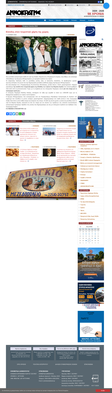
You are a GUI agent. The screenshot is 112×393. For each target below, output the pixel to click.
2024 (92, 228)
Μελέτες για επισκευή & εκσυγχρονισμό (91, 163)
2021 (83, 228)
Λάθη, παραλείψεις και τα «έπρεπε (89, 148)
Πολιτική (51, 20)
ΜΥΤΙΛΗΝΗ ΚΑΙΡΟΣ (91, 317)
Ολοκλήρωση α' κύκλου (86, 169)
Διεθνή (48, 23)
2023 (89, 228)
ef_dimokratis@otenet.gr (96, 5)
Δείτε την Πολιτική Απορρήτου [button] (60, 390)
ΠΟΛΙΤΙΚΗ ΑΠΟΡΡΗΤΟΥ (40, 364)
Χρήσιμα (42, 23)
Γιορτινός (83, 204)
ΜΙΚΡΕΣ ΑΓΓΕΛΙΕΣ (91, 340)
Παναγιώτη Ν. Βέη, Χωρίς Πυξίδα (89, 216)
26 (86, 240)
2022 (86, 228)
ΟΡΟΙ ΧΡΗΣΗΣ (21, 364)
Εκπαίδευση (91, 20)
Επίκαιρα (82, 174)
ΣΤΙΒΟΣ (82, 183)
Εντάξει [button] (103, 390)
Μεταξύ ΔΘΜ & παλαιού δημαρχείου (90, 160)
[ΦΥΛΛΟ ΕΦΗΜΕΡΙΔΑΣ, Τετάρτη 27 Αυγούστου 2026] (91, 79)
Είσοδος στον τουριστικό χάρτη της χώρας (27, 32)
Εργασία (20, 23)
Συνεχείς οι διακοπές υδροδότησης (90, 157)
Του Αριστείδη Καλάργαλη (87, 201)
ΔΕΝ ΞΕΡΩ (83, 213)
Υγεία (35, 23)
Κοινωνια (36, 126)
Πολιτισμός (74, 20)
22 (95, 238)
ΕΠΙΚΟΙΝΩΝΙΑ (88, 364)
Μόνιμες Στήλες (11, 23)
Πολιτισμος (35, 147)
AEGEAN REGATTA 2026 (87, 186)
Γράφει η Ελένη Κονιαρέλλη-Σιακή (89, 196)
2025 (95, 228)
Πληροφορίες (56, 23)
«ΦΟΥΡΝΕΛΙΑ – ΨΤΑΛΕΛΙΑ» (88, 154)
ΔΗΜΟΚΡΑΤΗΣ (13, 2)
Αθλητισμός (82, 20)
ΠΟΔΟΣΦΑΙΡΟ (84, 180)
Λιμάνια (82, 207)
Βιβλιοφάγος (28, 23)
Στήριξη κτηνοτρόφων (86, 171)
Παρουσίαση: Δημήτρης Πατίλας (89, 193)
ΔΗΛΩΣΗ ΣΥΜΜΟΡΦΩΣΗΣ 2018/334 (66, 364)
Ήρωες (82, 210)
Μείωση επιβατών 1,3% (86, 151)
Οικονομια (71, 34)
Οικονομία (65, 20)
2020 (80, 228)
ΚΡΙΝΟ (82, 199)
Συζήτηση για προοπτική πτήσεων (89, 166)
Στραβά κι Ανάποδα (85, 177)
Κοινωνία (58, 20)
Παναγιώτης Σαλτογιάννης (87, 219)
